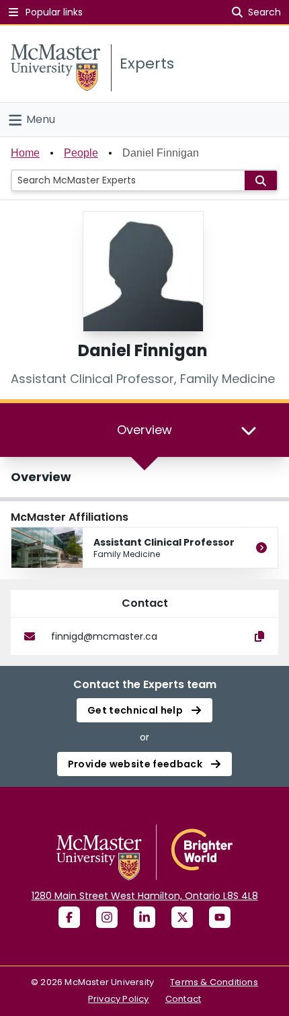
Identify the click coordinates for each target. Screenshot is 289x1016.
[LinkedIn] (144, 917)
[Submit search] (261, 180)
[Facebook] (69, 917)
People (81, 153)
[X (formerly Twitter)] (182, 917)
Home (25, 153)
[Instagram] (107, 917)
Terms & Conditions (214, 982)
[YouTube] (220, 917)
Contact (183, 998)
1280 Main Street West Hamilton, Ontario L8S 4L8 (145, 895)
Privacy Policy (118, 998)
